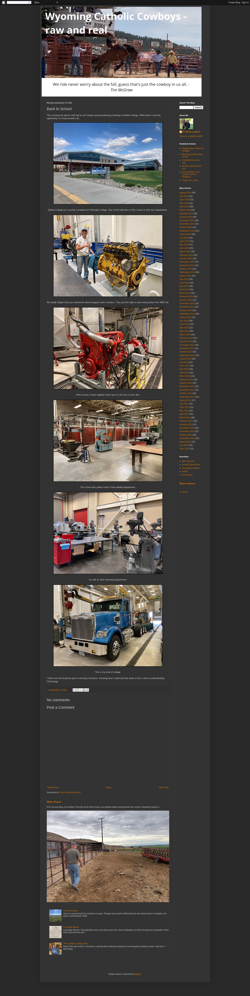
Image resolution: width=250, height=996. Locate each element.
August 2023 (185, 317)
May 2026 (184, 203)
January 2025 (185, 258)
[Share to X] (80, 690)
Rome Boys (187, 475)
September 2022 (187, 355)
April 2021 (184, 414)
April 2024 (184, 289)
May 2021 (184, 410)
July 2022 (183, 362)
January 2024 (185, 300)
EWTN (185, 471)
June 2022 (184, 366)
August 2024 (185, 276)
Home (108, 787)
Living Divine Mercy (191, 464)
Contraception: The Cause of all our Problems (191, 174)
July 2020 (183, 445)
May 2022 (184, 369)
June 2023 (184, 324)
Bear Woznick (188, 461)
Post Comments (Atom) (70, 792)
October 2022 (185, 352)
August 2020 (185, 442)
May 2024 (184, 286)
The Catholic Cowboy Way (75, 943)
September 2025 (187, 231)
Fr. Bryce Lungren (191, 132)
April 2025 (184, 248)
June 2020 (184, 448)
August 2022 (185, 359)
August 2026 (185, 192)
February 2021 (186, 421)
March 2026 (184, 210)
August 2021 (185, 400)
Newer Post (53, 787)
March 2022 (184, 376)
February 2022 (186, 379)
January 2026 (185, 217)
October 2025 (185, 227)
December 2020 (186, 428)
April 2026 (184, 206)
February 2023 (186, 338)
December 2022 (186, 345)
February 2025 (186, 255)
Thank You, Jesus (190, 180)
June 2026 (184, 199)
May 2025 (184, 244)
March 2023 (184, 334)
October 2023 (185, 310)
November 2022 (186, 348)
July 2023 (183, 321)
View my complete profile (191, 136)
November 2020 (186, 431)
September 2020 (187, 438)
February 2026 (186, 213)
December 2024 (186, 262)
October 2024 (185, 269)
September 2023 (187, 314)
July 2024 (183, 279)
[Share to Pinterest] (87, 690)
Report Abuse (187, 483)
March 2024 (184, 293)
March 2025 (184, 251)
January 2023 (185, 341)
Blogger (137, 974)
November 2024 (186, 265)
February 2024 (186, 296)
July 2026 (183, 196)
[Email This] (74, 690)
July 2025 (183, 238)
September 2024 (187, 272)
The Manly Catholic (191, 468)
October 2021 (185, 393)
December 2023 (186, 303)
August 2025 (185, 234)
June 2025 (184, 241)
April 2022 (184, 372)
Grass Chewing (70, 910)
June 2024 (184, 283)
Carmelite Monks (71, 927)
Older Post (163, 787)
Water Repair (54, 801)
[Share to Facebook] (84, 690)
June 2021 (184, 407)
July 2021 (183, 404)
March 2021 (184, 417)
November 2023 (186, 307)
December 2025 (186, 220)
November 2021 (186, 390)
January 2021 (185, 424)
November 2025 (186, 224)
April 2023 (184, 331)
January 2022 (185, 383)
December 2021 (186, 386)
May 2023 (184, 328)
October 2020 (185, 435)
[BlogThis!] (77, 690)
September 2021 (187, 397)
